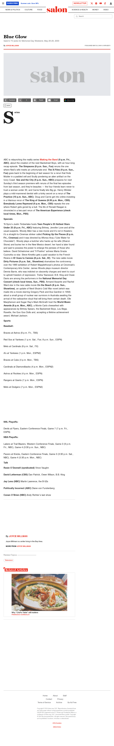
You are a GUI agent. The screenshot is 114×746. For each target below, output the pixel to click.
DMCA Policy (57, 727)
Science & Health (80, 10)
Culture (29, 10)
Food (39, 10)
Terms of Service (44, 703)
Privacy (60, 699)
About (55, 696)
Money (95, 10)
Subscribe (12, 3)
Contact (49, 699)
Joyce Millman (12, 45)
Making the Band (49, 160)
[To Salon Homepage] (57, 9)
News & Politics (12, 10)
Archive (59, 703)
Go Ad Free (71, 703)
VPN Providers (57, 723)
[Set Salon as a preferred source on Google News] (69, 100)
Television (9, 560)
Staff (64, 696)
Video (106, 10)
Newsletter (80, 3)
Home (45, 696)
